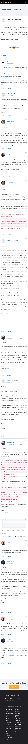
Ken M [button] (8, 20)
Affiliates (17, 711)
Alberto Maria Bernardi (12, 240)
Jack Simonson (10, 121)
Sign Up (14, 687)
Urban (8, 542)
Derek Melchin (10, 336)
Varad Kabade (10, 561)
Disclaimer (4, 372)
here (7, 138)
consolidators (4, 76)
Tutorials (8, 722)
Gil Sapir (9, 154)
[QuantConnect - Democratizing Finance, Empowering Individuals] (6, 2)
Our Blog (17, 713)
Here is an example (8, 80)
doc (14, 655)
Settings (8, 735)
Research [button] (4, 14)
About (17, 709)
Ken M (5, 67)
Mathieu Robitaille (11, 93)
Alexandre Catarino (11, 182)
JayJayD (9, 61)
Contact (17, 715)
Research (8, 717)
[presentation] (17, 454)
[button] (19, 15)
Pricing (17, 717)
